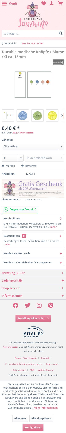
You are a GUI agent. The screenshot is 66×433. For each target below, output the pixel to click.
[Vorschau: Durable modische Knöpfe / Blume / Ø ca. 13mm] (8, 115)
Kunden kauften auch (17, 253)
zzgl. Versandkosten (23, 132)
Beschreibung (12, 218)
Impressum (52, 364)
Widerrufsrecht (46, 370)
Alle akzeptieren (41, 418)
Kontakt (44, 358)
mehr (53, 227)
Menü (12, 3)
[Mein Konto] (51, 3)
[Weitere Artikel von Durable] (58, 62)
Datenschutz (19, 370)
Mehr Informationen (46, 407)
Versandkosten (10, 346)
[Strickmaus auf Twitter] (27, 306)
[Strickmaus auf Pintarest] (50, 306)
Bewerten (31, 165)
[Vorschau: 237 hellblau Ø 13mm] (23, 115)
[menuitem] (9, 3)
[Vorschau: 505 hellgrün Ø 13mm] (37, 115)
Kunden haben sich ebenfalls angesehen (28, 262)
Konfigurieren (33, 427)
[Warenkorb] (60, 3)
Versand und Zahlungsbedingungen (23, 364)
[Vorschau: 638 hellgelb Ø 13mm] (52, 115)
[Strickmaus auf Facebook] (15, 306)
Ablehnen (20, 418)
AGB (32, 370)
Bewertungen (12, 236)
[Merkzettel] (43, 3)
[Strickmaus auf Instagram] (39, 306)
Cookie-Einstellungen (26, 358)
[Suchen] (60, 33)
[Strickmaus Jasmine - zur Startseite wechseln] (33, 15)
